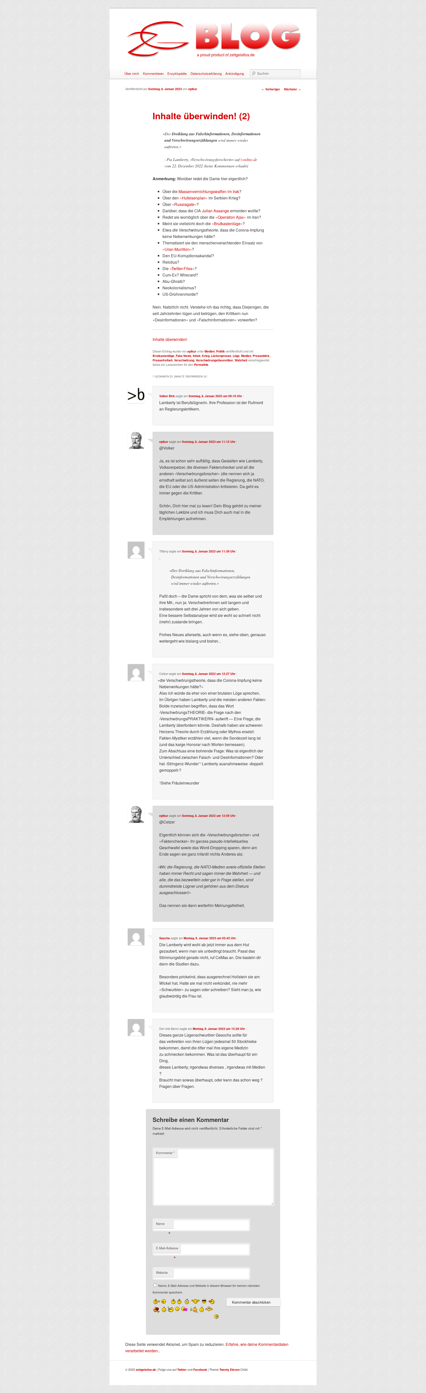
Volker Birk (167, 396)
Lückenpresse (221, 355)
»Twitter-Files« (182, 268)
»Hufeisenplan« (194, 198)
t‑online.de (249, 159)
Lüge (236, 355)
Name (163, 1224)
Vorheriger (271, 89)
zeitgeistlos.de (146, 1369)
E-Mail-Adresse (167, 1249)
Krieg (206, 355)
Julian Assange (215, 211)
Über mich (131, 73)
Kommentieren (153, 73)
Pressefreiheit (163, 360)
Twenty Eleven (229, 1369)
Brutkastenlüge (163, 355)
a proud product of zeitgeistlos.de (226, 55)
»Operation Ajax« (230, 217)
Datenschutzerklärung (206, 73)
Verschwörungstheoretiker (214, 360)
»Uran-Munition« (177, 249)
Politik (220, 351)
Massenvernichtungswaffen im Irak (208, 191)
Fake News (183, 355)
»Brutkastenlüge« (227, 223)
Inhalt (196, 355)
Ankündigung (234, 73)
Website (162, 1272)
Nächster (292, 89)
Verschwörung (184, 360)
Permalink (201, 364)
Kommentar (165, 1152)
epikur (192, 89)
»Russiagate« (184, 204)
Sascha (164, 938)
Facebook (200, 1369)
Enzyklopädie (177, 73)
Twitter (182, 1369)
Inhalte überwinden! (170, 339)
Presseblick (261, 355)
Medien (210, 351)
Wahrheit (241, 360)
